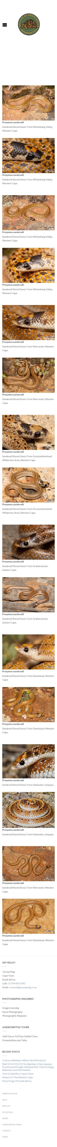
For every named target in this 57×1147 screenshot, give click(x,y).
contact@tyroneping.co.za (23, 987)
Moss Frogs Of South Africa (16, 1080)
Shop (4, 1100)
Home (5, 1137)
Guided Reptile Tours (11, 1124)
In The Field (7, 1112)
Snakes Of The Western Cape (17, 1077)
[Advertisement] (28, 64)
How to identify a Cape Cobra (17, 1073)
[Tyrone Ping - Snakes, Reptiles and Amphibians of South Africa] (29, 23)
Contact (6, 1131)
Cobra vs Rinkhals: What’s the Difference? (24, 1060)
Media (5, 1118)
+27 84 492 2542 (16, 983)
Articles (6, 1106)
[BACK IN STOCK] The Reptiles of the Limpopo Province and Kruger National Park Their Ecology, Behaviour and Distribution (28, 1067)
